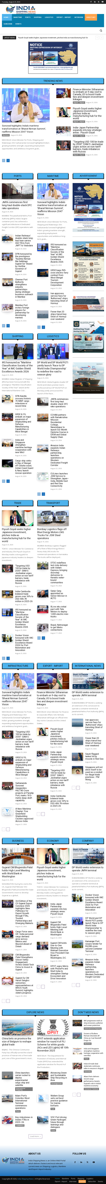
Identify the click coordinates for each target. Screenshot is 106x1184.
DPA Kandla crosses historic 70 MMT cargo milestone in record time (23, 401)
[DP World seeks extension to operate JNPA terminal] (88, 681)
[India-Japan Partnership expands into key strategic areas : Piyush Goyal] (63, 131)
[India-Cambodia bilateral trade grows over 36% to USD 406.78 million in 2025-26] (7, 594)
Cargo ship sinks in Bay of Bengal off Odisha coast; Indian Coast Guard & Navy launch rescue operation (24, 466)
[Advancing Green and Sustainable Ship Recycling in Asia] (42, 1075)
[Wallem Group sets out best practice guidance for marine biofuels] (42, 1098)
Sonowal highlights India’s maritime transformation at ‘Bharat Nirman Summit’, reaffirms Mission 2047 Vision (24, 128)
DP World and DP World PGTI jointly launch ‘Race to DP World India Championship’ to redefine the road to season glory (52, 368)
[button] (101, 30)
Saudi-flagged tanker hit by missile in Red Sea (94, 756)
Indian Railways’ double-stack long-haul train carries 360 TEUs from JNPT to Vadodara (24, 240)
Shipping (17, 336)
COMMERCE (20, 1125)
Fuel (52, 1109)
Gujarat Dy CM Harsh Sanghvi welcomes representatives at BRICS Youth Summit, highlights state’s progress (24, 985)
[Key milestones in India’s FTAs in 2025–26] (7, 1120)
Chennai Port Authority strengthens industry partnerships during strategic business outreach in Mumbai (24, 288)
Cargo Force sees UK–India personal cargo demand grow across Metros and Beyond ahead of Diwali (24, 939)
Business (18, 841)
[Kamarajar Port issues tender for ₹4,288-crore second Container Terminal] (77, 944)
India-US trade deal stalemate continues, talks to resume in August (94, 1066)
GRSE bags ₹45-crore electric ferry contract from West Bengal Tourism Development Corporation (59, 277)
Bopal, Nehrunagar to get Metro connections (59, 627)
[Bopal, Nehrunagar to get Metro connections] (42, 627)
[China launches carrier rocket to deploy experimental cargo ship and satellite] (7, 1075)
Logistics (53, 336)
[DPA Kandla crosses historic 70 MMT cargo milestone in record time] (7, 399)
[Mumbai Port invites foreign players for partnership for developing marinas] (7, 308)
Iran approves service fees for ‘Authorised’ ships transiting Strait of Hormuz (59, 298)
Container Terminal (91, 1089)
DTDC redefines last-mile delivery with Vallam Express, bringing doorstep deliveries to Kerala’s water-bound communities (59, 572)
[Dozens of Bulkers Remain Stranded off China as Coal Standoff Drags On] (77, 1036)
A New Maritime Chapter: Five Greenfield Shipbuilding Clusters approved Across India (24, 814)
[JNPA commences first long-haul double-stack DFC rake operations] (17, 191)
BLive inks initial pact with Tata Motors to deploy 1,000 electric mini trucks (59, 611)
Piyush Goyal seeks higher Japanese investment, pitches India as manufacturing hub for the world (87, 113)
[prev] (97, 37)
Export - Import (79, 102)
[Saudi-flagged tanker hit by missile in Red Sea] (77, 757)
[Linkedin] (94, 2)
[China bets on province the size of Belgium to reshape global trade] (17, 1027)
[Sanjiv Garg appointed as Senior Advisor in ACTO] (42, 593)
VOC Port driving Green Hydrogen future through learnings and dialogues (59, 1122)
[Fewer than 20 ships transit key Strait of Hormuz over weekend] (42, 314)
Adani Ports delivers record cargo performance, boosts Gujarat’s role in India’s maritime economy (92, 1081)
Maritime (6, 135)
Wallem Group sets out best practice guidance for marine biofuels (59, 1100)
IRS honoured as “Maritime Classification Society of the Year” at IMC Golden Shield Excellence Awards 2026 (58, 253)
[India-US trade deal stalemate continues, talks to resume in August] (77, 1066)
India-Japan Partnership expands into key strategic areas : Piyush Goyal (87, 130)
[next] (101, 37)
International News (88, 666)
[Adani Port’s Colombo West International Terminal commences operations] (7, 1098)
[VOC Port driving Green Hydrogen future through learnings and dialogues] (42, 1120)
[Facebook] (91, 2)
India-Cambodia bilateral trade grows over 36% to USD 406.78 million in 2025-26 (24, 596)
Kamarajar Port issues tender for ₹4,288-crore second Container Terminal (93, 946)
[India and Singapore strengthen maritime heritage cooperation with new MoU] (7, 442)
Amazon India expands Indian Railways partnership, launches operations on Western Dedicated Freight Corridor (94, 968)
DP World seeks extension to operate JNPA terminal (87, 694)
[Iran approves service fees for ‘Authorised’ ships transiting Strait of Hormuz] (42, 296)
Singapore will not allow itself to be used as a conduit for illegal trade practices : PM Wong (94, 773)
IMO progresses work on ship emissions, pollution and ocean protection (93, 1023)
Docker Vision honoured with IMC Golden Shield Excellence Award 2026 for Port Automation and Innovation (24, 642)
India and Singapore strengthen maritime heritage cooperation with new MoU (23, 446)
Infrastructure (18, 666)
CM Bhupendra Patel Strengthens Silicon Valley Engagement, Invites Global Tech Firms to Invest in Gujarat (24, 962)
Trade (17, 503)
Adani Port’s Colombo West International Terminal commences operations (22, 1101)
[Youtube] (102, 2)
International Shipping (20, 1089)
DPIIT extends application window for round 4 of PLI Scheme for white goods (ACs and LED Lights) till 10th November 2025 (53, 1044)
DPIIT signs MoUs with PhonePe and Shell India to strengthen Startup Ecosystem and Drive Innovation (59, 972)
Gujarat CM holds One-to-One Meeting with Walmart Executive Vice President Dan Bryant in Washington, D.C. (59, 950)
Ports (18, 176)
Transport (53, 503)
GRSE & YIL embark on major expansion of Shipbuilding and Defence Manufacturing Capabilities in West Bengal (23, 423)
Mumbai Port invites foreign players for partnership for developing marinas (22, 311)
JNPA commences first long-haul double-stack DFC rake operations (17, 205)
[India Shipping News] (20, 9)
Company (88, 841)
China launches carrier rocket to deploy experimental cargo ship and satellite (22, 1078)
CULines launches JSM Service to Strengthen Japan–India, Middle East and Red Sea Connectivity (60, 479)
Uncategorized (56, 1083)
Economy (53, 841)
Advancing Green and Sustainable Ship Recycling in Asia (59, 1076)
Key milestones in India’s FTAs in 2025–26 (24, 1119)
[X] (98, 2)
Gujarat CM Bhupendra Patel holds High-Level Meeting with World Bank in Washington (17, 872)
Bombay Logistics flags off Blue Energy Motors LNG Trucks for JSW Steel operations (52, 534)
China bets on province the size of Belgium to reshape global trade (16, 1041)
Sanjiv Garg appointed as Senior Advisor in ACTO (59, 595)
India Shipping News (25, 1179)
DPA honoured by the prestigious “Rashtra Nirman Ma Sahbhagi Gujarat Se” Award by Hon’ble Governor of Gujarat (23, 263)
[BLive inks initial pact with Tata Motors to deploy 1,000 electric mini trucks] (42, 609)
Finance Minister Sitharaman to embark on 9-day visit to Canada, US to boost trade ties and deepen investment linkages (88, 94)
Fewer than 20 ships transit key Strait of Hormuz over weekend (59, 315)
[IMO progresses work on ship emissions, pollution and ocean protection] (77, 1023)
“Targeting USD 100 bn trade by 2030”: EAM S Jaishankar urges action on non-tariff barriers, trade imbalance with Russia (88, 146)
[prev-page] (3, 160)
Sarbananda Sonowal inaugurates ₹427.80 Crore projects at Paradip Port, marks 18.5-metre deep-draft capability (24, 792)
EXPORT (5, 1034)
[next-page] (8, 160)
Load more (34, 1136)
